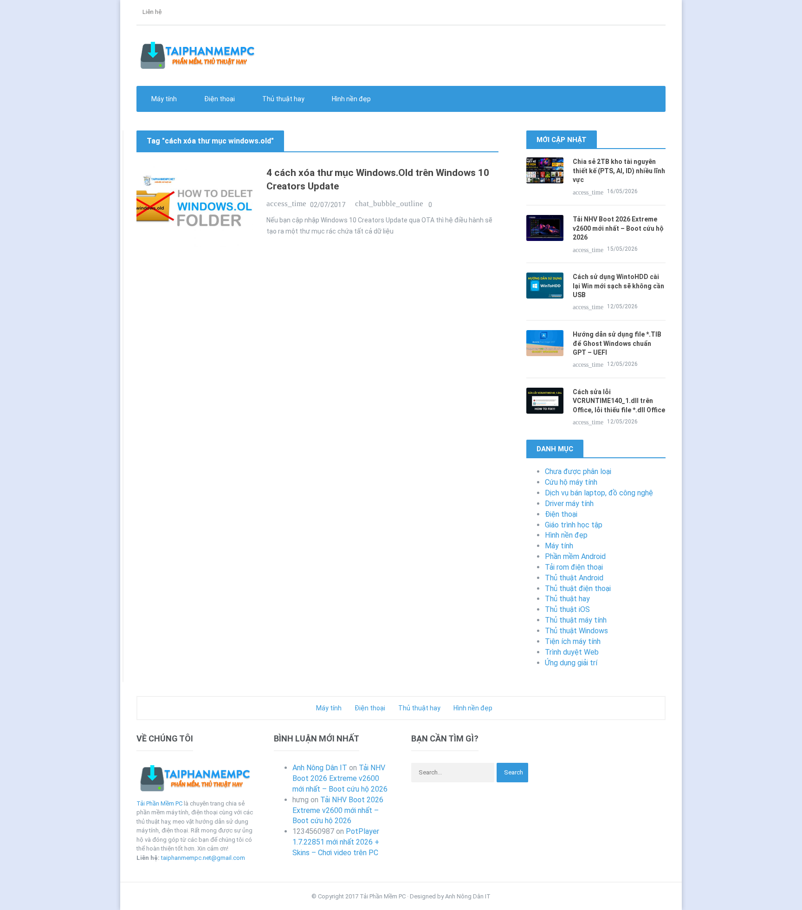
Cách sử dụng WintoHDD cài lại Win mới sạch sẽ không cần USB (618, 286)
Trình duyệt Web (572, 652)
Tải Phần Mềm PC (159, 803)
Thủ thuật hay (567, 598)
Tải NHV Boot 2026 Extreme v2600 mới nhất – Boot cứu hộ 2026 (618, 228)
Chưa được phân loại (578, 471)
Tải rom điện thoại (574, 567)
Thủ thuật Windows (576, 630)
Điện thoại (561, 514)
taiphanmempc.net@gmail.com (203, 857)
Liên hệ (151, 11)
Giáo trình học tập (573, 524)
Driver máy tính (569, 503)
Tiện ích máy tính (573, 641)
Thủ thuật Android (574, 577)
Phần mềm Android (575, 556)
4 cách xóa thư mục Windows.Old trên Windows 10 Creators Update (377, 179)
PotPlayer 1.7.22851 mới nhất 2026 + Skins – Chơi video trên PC (335, 842)
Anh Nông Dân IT (319, 767)
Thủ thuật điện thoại (578, 588)
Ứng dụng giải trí (571, 662)
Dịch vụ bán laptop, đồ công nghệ (599, 492)
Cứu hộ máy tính (571, 482)
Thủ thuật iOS (567, 609)
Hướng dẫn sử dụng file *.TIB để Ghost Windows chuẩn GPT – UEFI (617, 343)
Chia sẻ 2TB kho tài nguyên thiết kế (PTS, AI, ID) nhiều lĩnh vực (619, 170)
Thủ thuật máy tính (576, 620)
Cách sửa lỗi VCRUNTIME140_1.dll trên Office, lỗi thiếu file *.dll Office (619, 401)
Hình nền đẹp (350, 99)
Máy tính (559, 545)
